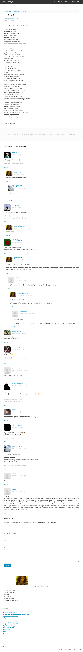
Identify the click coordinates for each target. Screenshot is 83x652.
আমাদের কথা (68, 649)
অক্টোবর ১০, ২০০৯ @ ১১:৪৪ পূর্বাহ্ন (19, 207)
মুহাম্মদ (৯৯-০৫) (16, 368)
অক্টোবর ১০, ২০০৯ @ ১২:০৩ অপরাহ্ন (20, 242)
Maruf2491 (15, 489)
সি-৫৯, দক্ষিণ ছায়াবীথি (9, 627)
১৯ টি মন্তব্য (26, 25)
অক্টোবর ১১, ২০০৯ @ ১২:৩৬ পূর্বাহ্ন (23, 280)
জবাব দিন (6, 167)
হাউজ (54, 2)
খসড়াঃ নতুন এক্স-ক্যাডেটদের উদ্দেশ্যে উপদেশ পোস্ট (16, 615)
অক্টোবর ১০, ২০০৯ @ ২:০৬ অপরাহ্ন (19, 349)
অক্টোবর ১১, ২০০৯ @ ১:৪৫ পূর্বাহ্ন (19, 448)
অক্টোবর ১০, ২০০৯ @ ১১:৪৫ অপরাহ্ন (22, 174)
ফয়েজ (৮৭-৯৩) (15, 153)
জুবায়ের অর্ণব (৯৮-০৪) (17, 11)
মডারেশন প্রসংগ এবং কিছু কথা (11, 621)
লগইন (73, 2)
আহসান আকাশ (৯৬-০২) (17, 347)
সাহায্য (66, 2)
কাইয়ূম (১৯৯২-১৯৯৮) (17, 425)
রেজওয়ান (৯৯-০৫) (16, 331)
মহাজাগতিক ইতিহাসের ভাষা (11, 623)
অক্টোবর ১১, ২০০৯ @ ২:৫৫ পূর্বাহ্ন (25, 295)
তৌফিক (14, 474)
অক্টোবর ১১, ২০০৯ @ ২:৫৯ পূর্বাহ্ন (19, 476)
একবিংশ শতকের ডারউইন (10, 613)
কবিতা (9, 21)
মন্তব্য (5, 547)
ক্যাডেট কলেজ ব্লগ (7, 2)
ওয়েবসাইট (6, 540)
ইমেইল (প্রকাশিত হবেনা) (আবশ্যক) (11, 533)
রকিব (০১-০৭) (15, 205)
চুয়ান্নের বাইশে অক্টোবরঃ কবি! (11, 617)
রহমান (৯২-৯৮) (19, 278)
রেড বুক (60, 2)
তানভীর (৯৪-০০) (16, 410)
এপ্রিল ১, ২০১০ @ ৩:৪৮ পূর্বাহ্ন (18, 491)
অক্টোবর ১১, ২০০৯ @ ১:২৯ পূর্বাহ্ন (19, 427)
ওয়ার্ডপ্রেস (61, 649)
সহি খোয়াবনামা (8, 625)
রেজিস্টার (79, 2)
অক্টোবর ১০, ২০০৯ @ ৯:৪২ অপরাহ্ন (19, 412)
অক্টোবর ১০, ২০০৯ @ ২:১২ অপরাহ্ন (19, 370)
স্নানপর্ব (6, 631)
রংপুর (12, 21)
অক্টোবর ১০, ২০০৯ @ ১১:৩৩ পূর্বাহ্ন (19, 155)
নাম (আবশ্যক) (7, 526)
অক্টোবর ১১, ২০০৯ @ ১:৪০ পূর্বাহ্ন (23, 188)
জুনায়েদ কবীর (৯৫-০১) (21, 186)
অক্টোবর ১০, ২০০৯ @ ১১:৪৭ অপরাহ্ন (22, 260)
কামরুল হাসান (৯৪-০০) (17, 383)
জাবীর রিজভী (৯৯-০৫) (17, 240)
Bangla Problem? (77, 649)
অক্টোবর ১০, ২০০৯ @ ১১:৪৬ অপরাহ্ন (22, 228)
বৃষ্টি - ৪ (6, 619)
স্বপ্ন (5, 633)
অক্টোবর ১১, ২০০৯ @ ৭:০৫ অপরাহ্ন (27, 313)
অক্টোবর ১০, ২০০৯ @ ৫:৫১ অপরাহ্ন (19, 386)
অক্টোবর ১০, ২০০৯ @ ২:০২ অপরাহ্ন (19, 333)
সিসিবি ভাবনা (7, 629)
